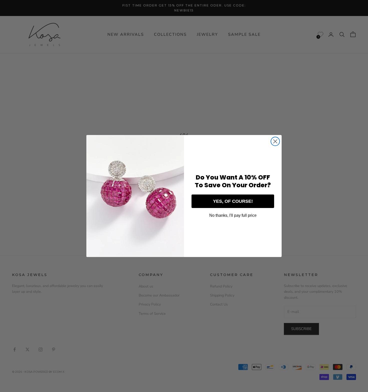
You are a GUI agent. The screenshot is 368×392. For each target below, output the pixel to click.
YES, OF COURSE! (233, 201)
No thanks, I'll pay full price (233, 215)
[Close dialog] (275, 141)
